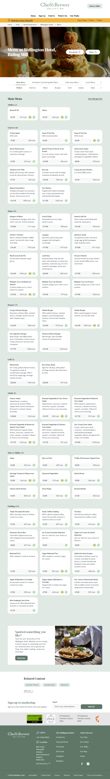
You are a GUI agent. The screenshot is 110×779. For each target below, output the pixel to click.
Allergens (59, 761)
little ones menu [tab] (72, 82)
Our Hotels (84, 742)
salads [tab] (81, 88)
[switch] (43, 396)
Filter (91, 52)
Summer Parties (32, 685)
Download (73, 52)
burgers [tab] (58, 88)
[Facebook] (81, 763)
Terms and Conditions (94, 775)
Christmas (60, 747)
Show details (93, 404)
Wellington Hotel (46, 24)
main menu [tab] (20, 82)
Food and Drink (62, 742)
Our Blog (83, 751)
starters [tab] (32, 88)
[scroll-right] (101, 82)
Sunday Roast (49, 685)
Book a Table (94, 6)
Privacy (57, 775)
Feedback (60, 756)
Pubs (18, 24)
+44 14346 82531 (43, 737)
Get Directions (42, 764)
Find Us (51, 16)
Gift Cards (60, 751)
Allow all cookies (86, 410)
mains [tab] (45, 88)
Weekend (64, 685)
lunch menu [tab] (90, 82)
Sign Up (42, 16)
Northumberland (30, 24)
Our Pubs (83, 737)
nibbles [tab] (19, 88)
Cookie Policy (45, 775)
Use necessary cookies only (54, 410)
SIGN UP (91, 706)
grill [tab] (69, 88)
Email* (55, 702)
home (10, 24)
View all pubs (78, 775)
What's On (62, 16)
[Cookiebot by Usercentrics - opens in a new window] (92, 366)
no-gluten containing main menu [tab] (45, 82)
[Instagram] (88, 763)
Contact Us (60, 737)
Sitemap (67, 775)
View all (27, 691)
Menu (33, 16)
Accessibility (33, 775)
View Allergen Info (95, 99)
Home (82, 756)
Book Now (21, 658)
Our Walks (74, 16)
